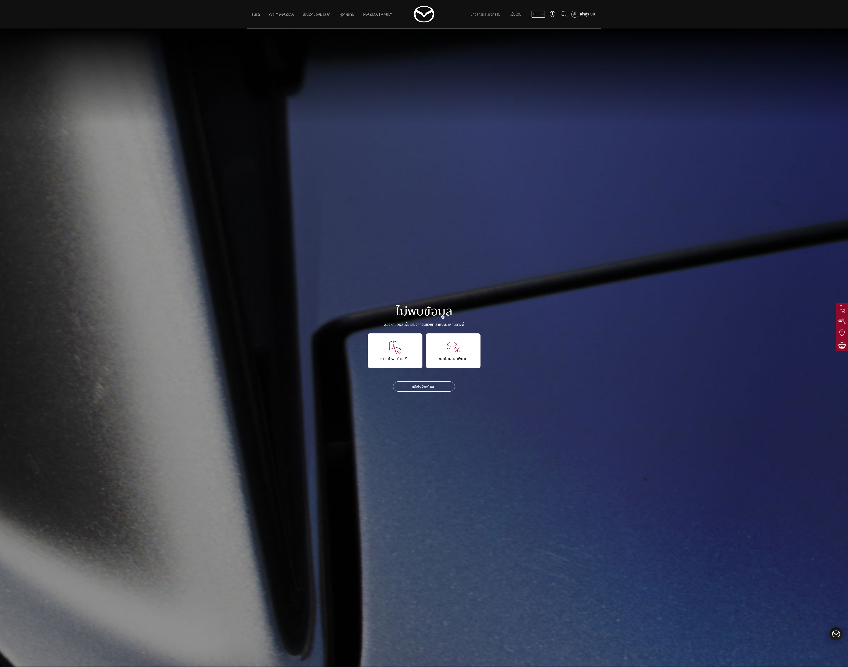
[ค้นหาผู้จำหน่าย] (842, 333)
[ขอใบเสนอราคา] (842, 321)
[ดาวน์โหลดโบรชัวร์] (842, 309)
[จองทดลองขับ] (842, 345)
